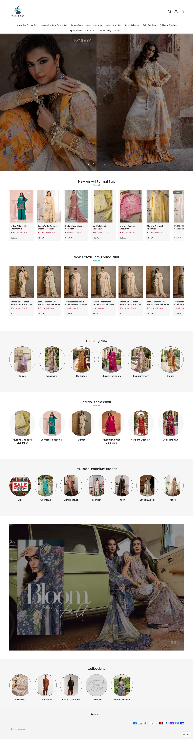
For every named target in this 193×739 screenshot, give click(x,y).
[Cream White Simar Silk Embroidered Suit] (49, 206)
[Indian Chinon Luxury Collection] (76, 206)
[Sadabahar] (52, 359)
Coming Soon (76, 25)
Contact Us (90, 31)
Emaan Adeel (147, 499)
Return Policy (105, 31)
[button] (182, 11)
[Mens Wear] (45, 685)
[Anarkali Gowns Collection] (111, 423)
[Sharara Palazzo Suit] (52, 423)
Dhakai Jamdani (122, 699)
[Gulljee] (171, 359)
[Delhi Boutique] (171, 423)
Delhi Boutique (149, 25)
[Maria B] (96, 485)
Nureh (122, 499)
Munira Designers (111, 376)
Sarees (81, 439)
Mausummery (141, 376)
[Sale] (20, 485)
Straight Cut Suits (141, 439)
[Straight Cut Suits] (141, 423)
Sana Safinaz (71, 499)
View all (96, 185)
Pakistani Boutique (168, 25)
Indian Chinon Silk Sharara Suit (19, 227)
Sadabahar (52, 376)
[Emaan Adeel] (147, 485)
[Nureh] (122, 485)
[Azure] (173, 485)
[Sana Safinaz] (71, 485)
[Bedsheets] (20, 685)
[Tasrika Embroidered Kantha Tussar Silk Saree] (21, 282)
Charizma (45, 499)
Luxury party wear (94, 25)
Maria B (96, 499)
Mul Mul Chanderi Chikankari (100, 227)
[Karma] (22, 359)
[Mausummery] (141, 359)
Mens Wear (46, 699)
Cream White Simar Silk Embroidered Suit (48, 227)
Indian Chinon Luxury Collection (74, 227)
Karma (22, 376)
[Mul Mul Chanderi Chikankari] (103, 206)
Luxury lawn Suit (113, 25)
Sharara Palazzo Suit (52, 439)
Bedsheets (20, 699)
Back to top (95, 714)
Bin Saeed (81, 376)
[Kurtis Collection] (71, 685)
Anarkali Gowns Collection (111, 441)
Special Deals (76, 31)
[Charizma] (45, 485)
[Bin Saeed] (82, 359)
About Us (118, 31)
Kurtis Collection (132, 25)
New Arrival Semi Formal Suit (54, 25)
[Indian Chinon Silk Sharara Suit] (21, 206)
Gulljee (170, 376)
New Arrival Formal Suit (26, 25)
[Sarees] (82, 423)
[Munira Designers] (111, 359)
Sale (20, 499)
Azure (173, 499)
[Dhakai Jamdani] (122, 685)
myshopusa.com (20, 729)
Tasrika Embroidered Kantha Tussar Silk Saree (22, 303)
